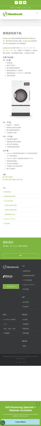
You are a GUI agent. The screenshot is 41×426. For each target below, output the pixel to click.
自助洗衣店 (7, 192)
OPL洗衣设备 (8, 201)
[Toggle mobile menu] (37, 13)
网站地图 (26, 333)
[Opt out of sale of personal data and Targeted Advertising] (2, 422)
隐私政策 (26, 328)
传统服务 (7, 333)
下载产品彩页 (8, 177)
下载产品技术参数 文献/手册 (13, 179)
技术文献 (26, 302)
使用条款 (26, 324)
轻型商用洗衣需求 (9, 196)
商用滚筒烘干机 (10, 214)
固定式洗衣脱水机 (11, 210)
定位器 (25, 319)
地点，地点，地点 (9, 328)
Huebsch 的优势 (9, 319)
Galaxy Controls (9, 219)
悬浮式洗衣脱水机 (11, 205)
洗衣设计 (26, 306)
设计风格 (7, 223)
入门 (5, 324)
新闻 (24, 346)
